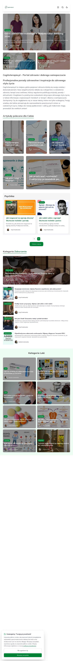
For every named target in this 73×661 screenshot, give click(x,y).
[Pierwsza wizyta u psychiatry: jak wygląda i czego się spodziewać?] (36, 137)
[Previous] (34, 238)
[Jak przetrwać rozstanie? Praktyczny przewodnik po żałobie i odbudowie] (48, 172)
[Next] (38, 238)
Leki (5, 368)
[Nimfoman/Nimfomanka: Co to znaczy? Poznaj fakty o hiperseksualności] (36, 270)
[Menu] (58, 7)
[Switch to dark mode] (67, 7)
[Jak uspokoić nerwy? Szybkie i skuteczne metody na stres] (59, 137)
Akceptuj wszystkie (23, 655)
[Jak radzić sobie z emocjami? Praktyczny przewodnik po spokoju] (53, 416)
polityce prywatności (29, 646)
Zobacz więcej (36, 244)
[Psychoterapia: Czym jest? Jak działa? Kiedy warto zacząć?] (13, 137)
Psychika (41, 58)
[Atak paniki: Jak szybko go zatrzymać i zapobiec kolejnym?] (19, 440)
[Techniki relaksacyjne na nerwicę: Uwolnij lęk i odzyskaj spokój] (53, 440)
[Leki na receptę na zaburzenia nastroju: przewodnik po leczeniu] (19, 369)
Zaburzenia (9, 270)
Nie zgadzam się (23, 650)
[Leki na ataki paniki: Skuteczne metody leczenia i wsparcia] (53, 369)
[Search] (62, 7)
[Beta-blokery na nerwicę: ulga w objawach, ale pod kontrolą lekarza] (53, 393)
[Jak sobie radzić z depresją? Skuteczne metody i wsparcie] (13, 172)
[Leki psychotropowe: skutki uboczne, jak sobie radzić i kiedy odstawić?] (19, 416)
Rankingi (7, 30)
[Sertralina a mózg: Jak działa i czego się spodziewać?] (19, 393)
